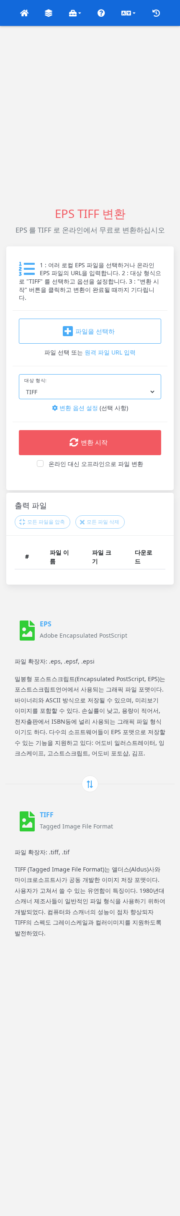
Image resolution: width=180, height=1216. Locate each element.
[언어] (128, 13)
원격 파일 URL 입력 (110, 352)
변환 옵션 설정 (78, 408)
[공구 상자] (75, 13)
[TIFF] (27, 821)
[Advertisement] (90, 115)
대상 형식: (35, 380)
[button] (24, 13)
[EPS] (27, 630)
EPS (45, 623)
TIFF (47, 814)
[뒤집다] (90, 783)
